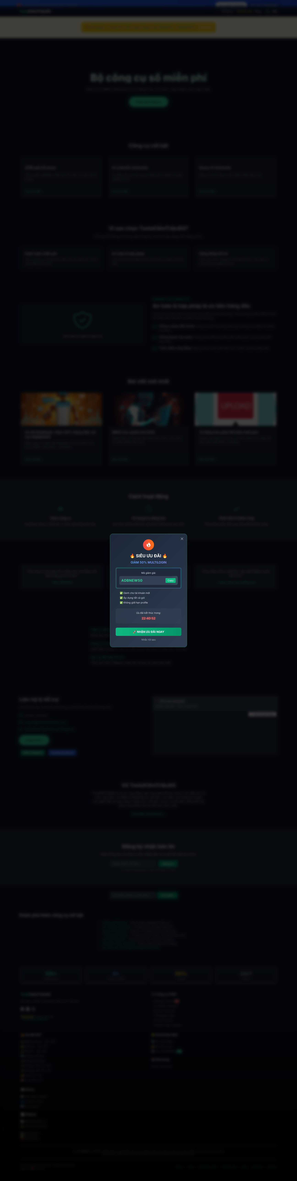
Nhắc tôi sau (148, 639)
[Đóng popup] (182, 539)
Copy (171, 580)
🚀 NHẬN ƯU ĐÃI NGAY (148, 631)
